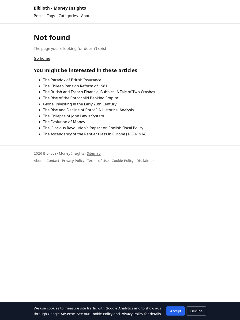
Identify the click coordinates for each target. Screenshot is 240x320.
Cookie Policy (123, 160)
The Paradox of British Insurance (72, 79)
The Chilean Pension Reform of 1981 (75, 86)
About (86, 15)
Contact (52, 160)
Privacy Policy (73, 160)
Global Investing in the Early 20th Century (79, 104)
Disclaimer (145, 160)
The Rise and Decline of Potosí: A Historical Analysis (88, 109)
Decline (196, 311)
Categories (68, 15)
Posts (39, 15)
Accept (175, 311)
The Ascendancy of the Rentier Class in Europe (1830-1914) (94, 134)
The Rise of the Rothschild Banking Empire (80, 97)
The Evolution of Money (64, 121)
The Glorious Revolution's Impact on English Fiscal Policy (93, 127)
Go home (42, 58)
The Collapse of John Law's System (73, 116)
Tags (51, 15)
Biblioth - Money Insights (60, 8)
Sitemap (94, 153)
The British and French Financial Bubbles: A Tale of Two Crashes (99, 91)
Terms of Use (98, 160)
